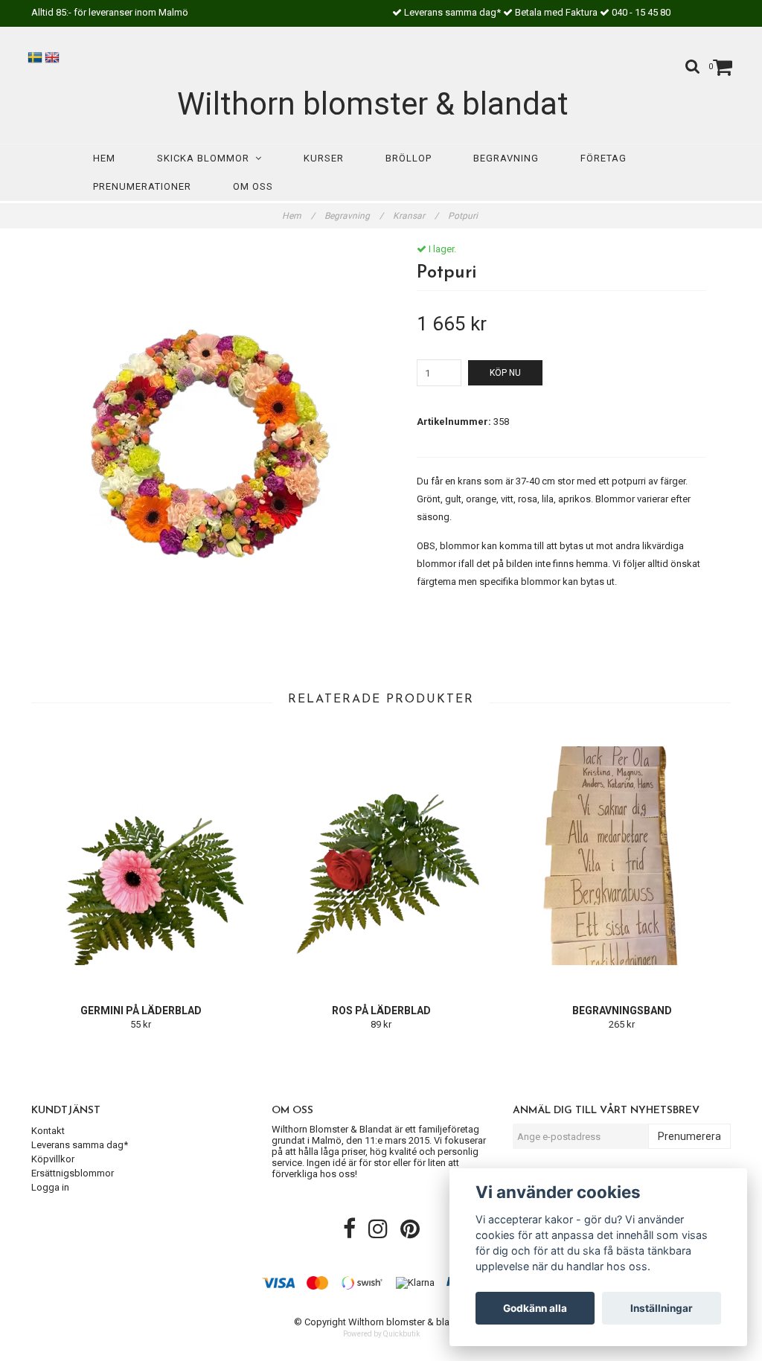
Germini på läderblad (141, 1010)
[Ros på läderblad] (381, 856)
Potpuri (464, 216)
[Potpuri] (200, 458)
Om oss (253, 186)
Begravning (506, 158)
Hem (104, 158)
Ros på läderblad (381, 1010)
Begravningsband (622, 1010)
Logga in (50, 1187)
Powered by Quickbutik (381, 1334)
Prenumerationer (142, 186)
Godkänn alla (535, 1308)
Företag (603, 158)
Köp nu (505, 373)
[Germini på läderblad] (140, 856)
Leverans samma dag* (79, 1144)
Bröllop (408, 158)
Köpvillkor (52, 1159)
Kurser (324, 158)
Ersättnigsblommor (72, 1173)
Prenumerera (689, 1136)
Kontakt (48, 1130)
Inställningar (661, 1308)
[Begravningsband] (622, 856)
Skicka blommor (206, 158)
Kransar (415, 216)
